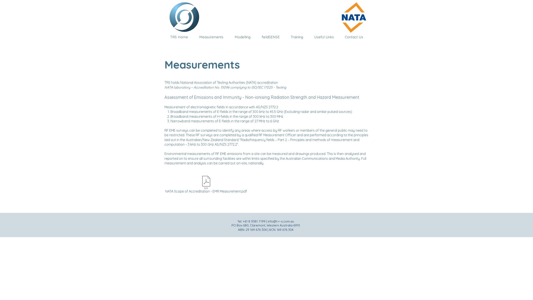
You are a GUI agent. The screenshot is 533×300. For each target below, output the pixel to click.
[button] (297, 37)
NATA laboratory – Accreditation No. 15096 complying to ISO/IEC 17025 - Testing (225, 87)
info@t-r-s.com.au (281, 221)
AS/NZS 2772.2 (267, 107)
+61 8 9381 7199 (254, 221)
